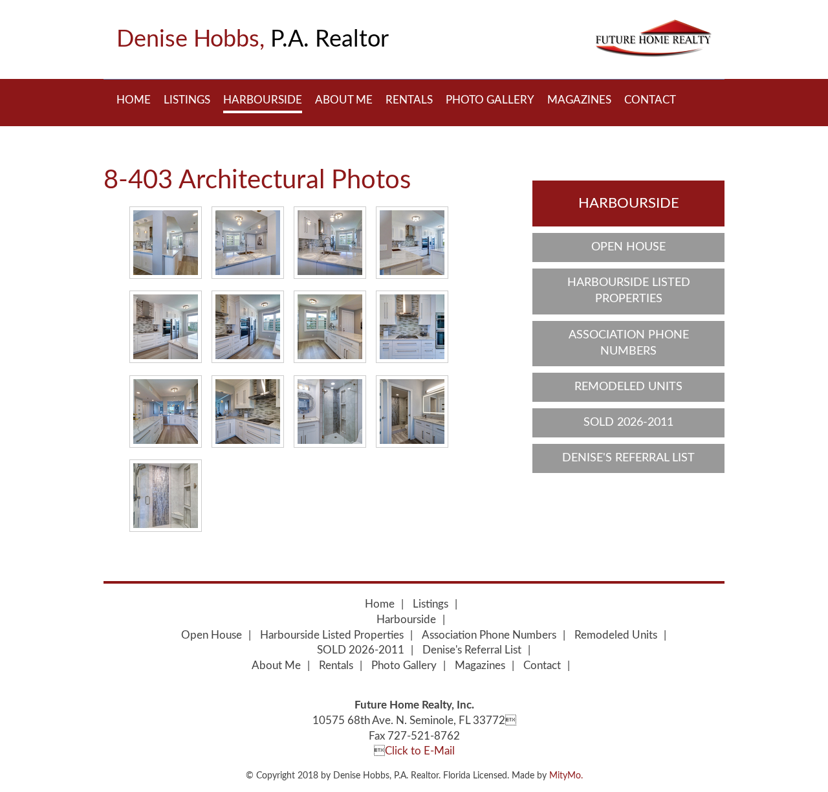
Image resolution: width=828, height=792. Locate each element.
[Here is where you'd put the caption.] (165, 242)
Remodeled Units (628, 387)
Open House (628, 247)
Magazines (579, 99)
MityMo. (566, 775)
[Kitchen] (247, 242)
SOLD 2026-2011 (628, 422)
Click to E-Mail (420, 750)
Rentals (409, 99)
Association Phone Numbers (629, 343)
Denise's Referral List (628, 458)
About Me (344, 99)
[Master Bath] (329, 411)
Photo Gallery (490, 99)
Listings (187, 99)
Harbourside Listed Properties (628, 291)
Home (133, 99)
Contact (650, 99)
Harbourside (262, 99)
